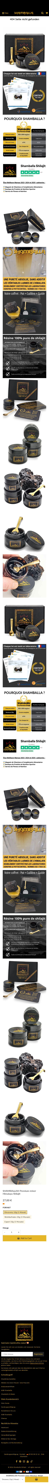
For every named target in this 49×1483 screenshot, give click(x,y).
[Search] (42, 13)
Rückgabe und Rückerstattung (11, 1443)
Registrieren (38, 1354)
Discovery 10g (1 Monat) (15, 1212)
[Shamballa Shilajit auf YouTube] (28, 1462)
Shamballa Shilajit (20, 1467)
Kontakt (22, 1454)
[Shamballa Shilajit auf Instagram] (24, 1462)
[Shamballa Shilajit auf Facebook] (17, 1462)
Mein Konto (5, 1403)
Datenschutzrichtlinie (37, 1363)
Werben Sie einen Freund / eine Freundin (15, 1383)
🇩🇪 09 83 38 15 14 (33, 1454)
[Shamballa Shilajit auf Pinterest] (20, 1462)
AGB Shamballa (6, 1390)
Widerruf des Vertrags (8, 1439)
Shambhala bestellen (8, 1379)
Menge (6, 1228)
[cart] (47, 13)
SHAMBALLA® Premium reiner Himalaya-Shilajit (19, 1192)
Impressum (5, 1427)
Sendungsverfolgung (8, 1407)
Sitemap (4, 1418)
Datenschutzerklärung (8, 1431)
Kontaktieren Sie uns (8, 1411)
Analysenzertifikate (7, 1386)
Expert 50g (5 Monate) (14, 1222)
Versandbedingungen (8, 1435)
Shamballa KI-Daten (8, 1394)
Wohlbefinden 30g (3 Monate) (17, 1217)
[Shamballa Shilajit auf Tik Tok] (31, 1462)
